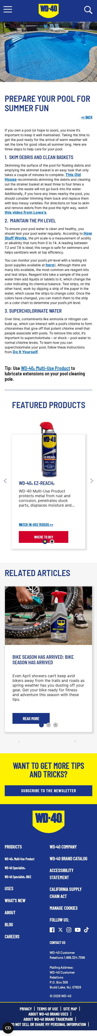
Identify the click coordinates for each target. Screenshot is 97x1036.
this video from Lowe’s (25, 212)
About (10, 912)
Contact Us (57, 942)
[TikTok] (86, 930)
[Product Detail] (48, 449)
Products (13, 846)
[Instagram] (68, 930)
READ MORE (31, 718)
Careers (12, 936)
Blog (9, 924)
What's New (15, 900)
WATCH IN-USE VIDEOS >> (36, 524)
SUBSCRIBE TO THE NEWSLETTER (48, 790)
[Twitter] (60, 930)
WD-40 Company (63, 846)
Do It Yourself (25, 351)
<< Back (86, 117)
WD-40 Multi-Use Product (45, 368)
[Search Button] (88, 9)
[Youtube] (78, 930)
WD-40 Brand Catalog (68, 858)
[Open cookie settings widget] (8, 1028)
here (50, 264)
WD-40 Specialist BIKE (18, 877)
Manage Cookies (64, 908)
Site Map (70, 1009)
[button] (8, 9)
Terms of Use (47, 1009)
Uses (9, 888)
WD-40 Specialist (15, 868)
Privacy (26, 1009)
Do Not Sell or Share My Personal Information (48, 1024)
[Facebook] (52, 930)
